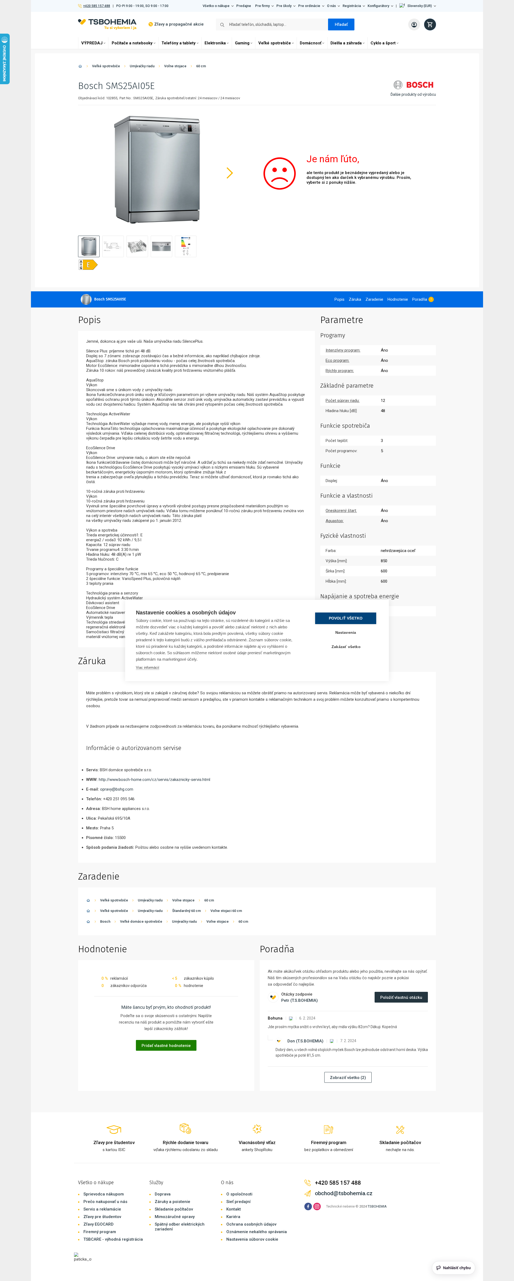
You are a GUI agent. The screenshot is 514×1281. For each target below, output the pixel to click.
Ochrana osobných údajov (251, 1224)
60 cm (201, 66)
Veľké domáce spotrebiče (141, 921)
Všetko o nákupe (216, 6)
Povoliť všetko (346, 618)
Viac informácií (147, 668)
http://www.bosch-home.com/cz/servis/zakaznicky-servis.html (154, 779)
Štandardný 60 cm (186, 911)
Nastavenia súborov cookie (252, 1239)
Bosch (105, 921)
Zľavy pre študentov (102, 1216)
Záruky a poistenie (172, 1201)
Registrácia (352, 6)
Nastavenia (345, 633)
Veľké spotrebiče (274, 43)
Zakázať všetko (346, 647)
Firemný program (99, 1231)
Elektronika (215, 43)
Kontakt (233, 1209)
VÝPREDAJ (92, 43)
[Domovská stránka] (80, 67)
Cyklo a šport (383, 43)
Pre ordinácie (309, 6)
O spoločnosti (239, 1194)
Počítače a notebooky (132, 43)
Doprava (163, 1194)
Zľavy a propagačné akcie (179, 24)
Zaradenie (374, 299)
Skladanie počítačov (174, 1209)
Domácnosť (310, 43)
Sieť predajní (238, 1201)
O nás (331, 6)
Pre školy (283, 6)
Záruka (355, 299)
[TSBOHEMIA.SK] (107, 24)
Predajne (243, 6)
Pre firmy (262, 6)
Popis (339, 299)
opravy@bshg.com (116, 789)
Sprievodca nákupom (103, 1194)
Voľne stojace (175, 66)
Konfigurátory (378, 6)
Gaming (242, 43)
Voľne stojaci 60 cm (226, 911)
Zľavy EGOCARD (98, 1224)
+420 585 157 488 (96, 6)
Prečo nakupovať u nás (105, 1201)
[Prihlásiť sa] (414, 24)
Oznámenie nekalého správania (256, 1231)
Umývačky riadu (142, 66)
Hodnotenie (398, 299)
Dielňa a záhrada (346, 43)
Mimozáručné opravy (175, 1216)
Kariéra (233, 1216)
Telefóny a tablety (178, 43)
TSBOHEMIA (377, 1206)
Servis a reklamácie (102, 1209)
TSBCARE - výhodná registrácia (113, 1239)
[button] (417, 6)
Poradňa (419, 299)
